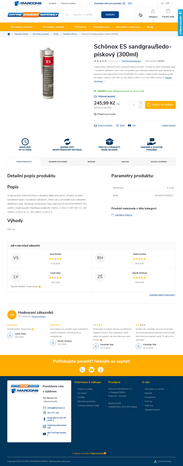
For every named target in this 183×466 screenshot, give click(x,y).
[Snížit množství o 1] (140, 107)
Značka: (169, 125)
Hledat (110, 14)
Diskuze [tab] (125, 162)
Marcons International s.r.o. (120, 389)
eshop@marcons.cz (56, 407)
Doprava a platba (68, 3)
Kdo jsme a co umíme (154, 389)
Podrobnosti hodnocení (131, 61)
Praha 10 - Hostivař (117, 396)
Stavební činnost (152, 410)
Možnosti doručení (106, 96)
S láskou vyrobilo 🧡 (89, 453)
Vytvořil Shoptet (164, 461)
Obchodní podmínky (86, 401)
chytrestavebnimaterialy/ (56, 426)
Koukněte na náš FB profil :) (56, 419)
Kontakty (52, 3)
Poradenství (150, 397)
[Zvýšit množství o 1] (140, 103)
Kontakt (80, 397)
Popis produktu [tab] (24, 162)
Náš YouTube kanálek (56, 433)
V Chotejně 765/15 (116, 392)
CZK (167, 3)
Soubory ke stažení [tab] (58, 162)
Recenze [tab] (91, 162)
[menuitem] (23, 27)
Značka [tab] (159, 162)
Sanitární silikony (123, 215)
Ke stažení (82, 393)
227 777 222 (53, 412)
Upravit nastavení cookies (81, 461)
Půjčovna (149, 405)
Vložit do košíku (162, 104)
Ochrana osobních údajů (88, 405)
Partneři (148, 393)
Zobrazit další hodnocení (162, 294)
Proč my (148, 401)
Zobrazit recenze (38, 316)
